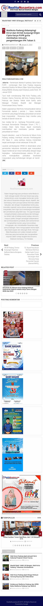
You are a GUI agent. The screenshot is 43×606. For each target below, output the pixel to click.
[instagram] (21, 1)
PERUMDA (10, 169)
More (39, 518)
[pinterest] (24, 1)
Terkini (8, 551)
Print (13, 48)
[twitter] (18, 1)
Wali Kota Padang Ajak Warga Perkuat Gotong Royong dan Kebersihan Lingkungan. (24, 576)
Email (21, 48)
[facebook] (15, 1)
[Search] (40, 14)
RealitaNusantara (12, 602)
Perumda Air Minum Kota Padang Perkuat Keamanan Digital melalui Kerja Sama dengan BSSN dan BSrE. (20, 289)
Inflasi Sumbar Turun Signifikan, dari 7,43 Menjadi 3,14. (21, 538)
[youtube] (28, 1)
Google (25, 604)
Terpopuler (9, 518)
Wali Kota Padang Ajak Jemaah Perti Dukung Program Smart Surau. (23, 557)
